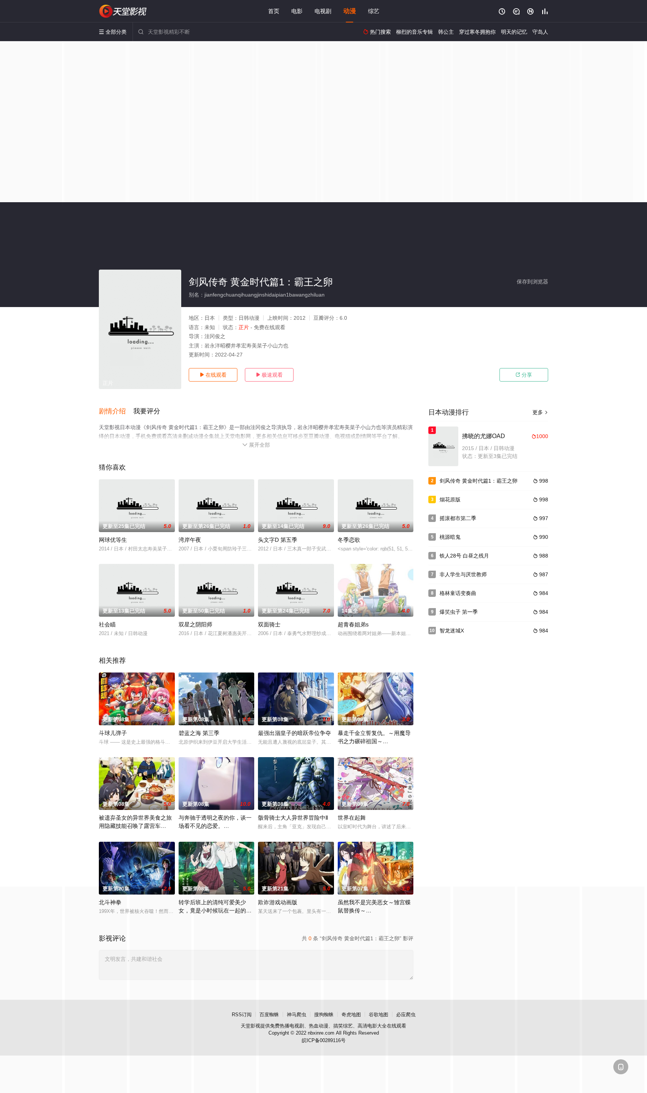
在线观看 (213, 375)
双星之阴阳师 (195, 624)
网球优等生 (113, 540)
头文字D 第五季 (277, 540)
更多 (540, 412)
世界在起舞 (352, 817)
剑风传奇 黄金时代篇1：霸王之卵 (478, 481)
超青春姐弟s (353, 624)
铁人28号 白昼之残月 (464, 556)
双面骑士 (269, 624)
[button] (116, 411)
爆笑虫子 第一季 (459, 612)
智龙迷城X (452, 631)
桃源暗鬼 (450, 537)
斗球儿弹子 (113, 733)
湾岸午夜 (190, 540)
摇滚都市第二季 (458, 518)
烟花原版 (450, 500)
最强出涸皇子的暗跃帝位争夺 (294, 733)
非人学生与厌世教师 (463, 574)
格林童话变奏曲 (458, 593)
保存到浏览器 (532, 282)
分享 (524, 375)
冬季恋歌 (349, 540)
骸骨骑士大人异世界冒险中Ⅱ (293, 817)
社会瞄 (107, 624)
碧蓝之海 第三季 (199, 733)
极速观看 (269, 375)
